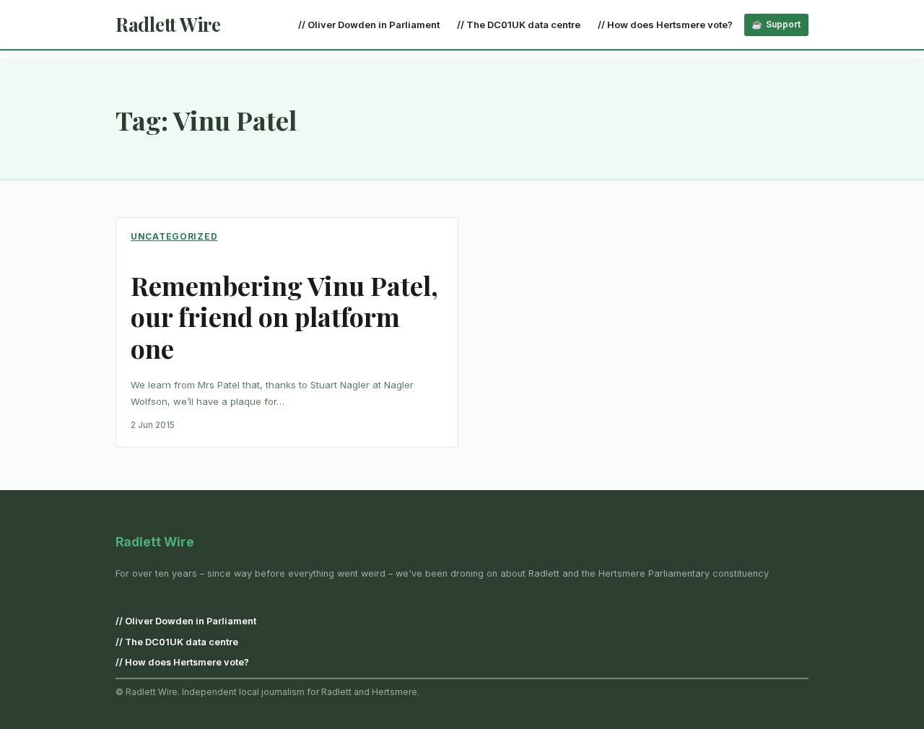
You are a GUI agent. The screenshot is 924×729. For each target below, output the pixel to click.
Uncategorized (174, 236)
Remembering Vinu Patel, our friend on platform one (284, 317)
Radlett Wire (168, 24)
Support (783, 24)
